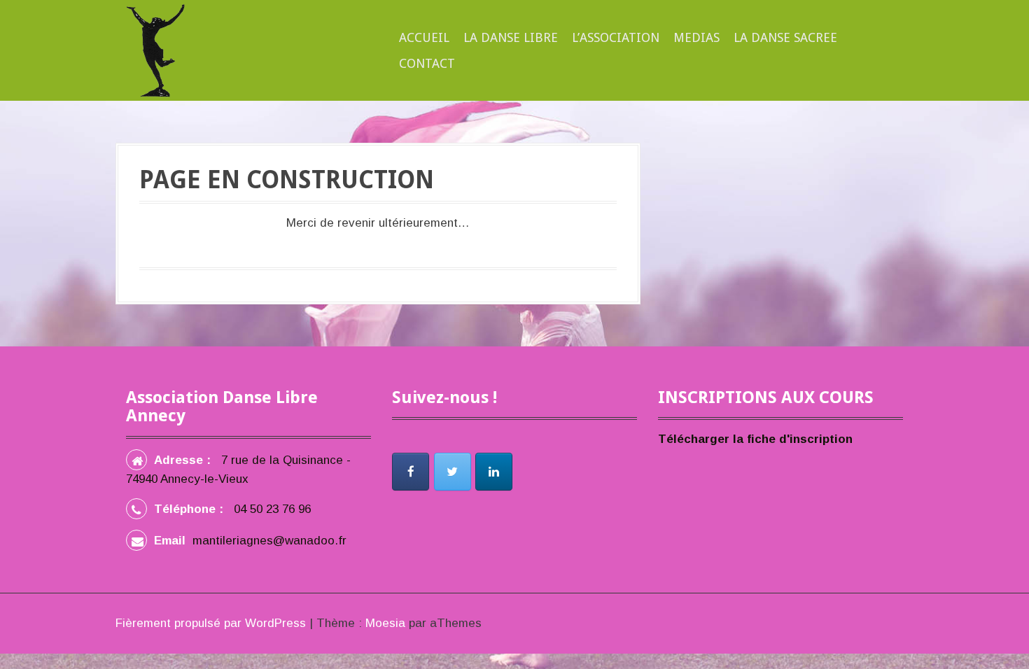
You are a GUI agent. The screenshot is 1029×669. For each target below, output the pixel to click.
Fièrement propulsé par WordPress (210, 623)
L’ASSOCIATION (615, 37)
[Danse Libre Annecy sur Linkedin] (493, 472)
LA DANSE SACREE (785, 37)
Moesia (385, 623)
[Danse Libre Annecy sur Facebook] (410, 472)
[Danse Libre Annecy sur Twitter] (452, 472)
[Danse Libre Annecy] (156, 50)
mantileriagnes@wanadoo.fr (269, 540)
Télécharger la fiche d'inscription (755, 439)
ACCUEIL (424, 37)
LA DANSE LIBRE (510, 37)
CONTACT (427, 63)
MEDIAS (696, 37)
